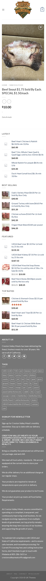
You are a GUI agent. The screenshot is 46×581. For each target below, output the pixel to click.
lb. (31, 383)
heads (12, 383)
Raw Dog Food (16, 85)
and (21, 371)
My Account (33, 574)
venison (35, 404)
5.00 (4, 371)
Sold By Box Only (35, 396)
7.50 (15, 371)
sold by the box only (22, 400)
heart (19, 383)
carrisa (18, 375)
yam (4, 408)
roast (38, 392)
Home (4, 85)
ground (5, 383)
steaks (34, 400)
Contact (23, 574)
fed (23, 379)
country (5, 379)
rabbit (26, 392)
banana (27, 371)
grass (40, 379)
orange (18, 388)
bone (4, 375)
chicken (32, 375)
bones (11, 375)
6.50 (9, 371)
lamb (25, 383)
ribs (32, 392)
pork (29, 388)
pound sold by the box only (12, 392)
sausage (6, 396)
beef (34, 371)
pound (36, 388)
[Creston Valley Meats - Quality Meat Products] (23, 9)
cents (25, 375)
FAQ (15, 574)
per (24, 388)
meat (11, 388)
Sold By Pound (8, 400)
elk (18, 379)
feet (28, 379)
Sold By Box (22, 396)
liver (35, 383)
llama (5, 388)
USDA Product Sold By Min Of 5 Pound (16, 404)
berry (41, 371)
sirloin (13, 396)
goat (33, 379)
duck (12, 379)
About (9, 574)
